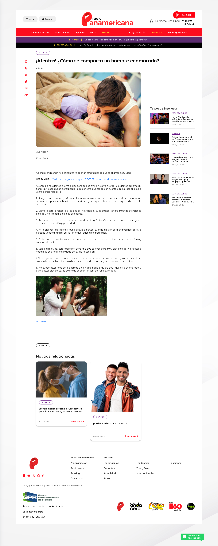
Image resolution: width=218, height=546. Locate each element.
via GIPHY (41, 321)
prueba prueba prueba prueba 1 (110, 423)
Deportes (79, 32)
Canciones (175, 463)
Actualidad (110, 473)
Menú (31, 19)
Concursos (157, 32)
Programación (137, 32)
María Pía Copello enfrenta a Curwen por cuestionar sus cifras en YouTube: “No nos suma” (183, 119)
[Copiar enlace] (26, 94)
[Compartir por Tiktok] (26, 81)
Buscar (49, 19)
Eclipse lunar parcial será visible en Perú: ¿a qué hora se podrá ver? (183, 139)
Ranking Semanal (177, 32)
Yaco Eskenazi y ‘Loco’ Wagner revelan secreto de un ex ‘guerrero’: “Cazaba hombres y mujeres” (183, 159)
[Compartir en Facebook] (26, 68)
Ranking (75, 473)
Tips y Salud (143, 468)
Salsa (93, 32)
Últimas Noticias (40, 32)
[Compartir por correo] (26, 88)
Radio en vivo (78, 468)
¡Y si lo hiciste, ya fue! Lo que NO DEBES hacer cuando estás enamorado (91, 179)
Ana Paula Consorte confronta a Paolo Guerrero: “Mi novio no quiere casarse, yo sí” (183, 200)
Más (103, 32)
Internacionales (145, 473)
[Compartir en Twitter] (26, 74)
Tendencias (142, 463)
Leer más (76, 421)
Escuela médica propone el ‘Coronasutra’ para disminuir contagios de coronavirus (60, 410)
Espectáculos (61, 32)
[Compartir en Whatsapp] (26, 61)
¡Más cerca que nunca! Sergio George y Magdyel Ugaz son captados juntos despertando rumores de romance (183, 179)
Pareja (43, 53)
